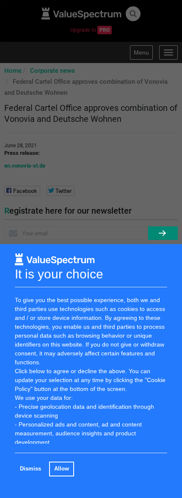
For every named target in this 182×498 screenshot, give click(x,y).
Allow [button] (61, 469)
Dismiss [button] (30, 469)
